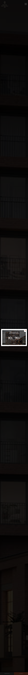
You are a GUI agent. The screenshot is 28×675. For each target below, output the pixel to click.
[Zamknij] (25, 330)
